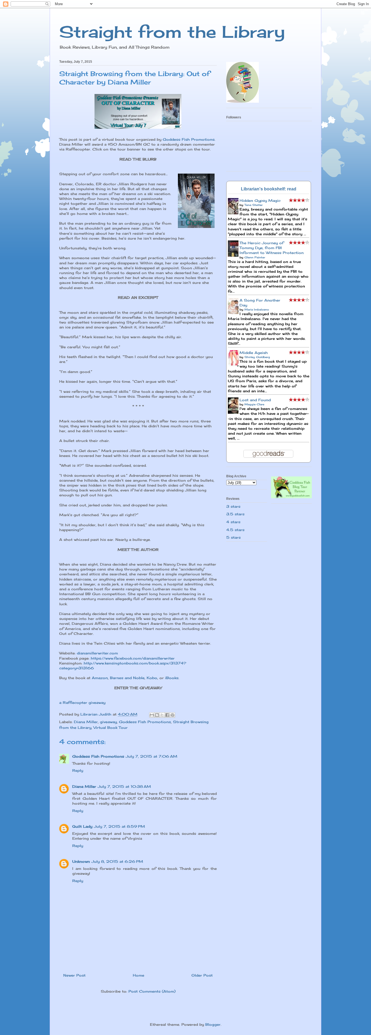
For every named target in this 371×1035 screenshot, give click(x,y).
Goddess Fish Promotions (189, 139)
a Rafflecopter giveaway (82, 702)
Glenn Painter (254, 257)
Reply (77, 770)
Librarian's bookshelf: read (268, 189)
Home (138, 975)
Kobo (152, 678)
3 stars (233, 506)
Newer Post (74, 975)
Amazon (100, 678)
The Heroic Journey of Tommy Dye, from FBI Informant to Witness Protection (272, 248)
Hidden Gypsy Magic (260, 200)
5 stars (233, 537)
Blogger (213, 1024)
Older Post (202, 975)
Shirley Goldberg (257, 357)
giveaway (108, 722)
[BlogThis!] (157, 715)
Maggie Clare (254, 404)
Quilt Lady (82, 826)
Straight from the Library (172, 32)
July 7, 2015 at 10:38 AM (124, 786)
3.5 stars (235, 514)
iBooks (171, 678)
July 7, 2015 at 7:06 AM (151, 756)
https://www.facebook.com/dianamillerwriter (133, 658)
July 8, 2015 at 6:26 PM (117, 861)
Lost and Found (255, 400)
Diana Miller (86, 722)
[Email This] (152, 715)
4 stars (233, 522)
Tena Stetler (253, 204)
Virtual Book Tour (110, 727)
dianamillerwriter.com (97, 653)
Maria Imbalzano (256, 309)
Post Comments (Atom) (151, 991)
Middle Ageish (254, 352)
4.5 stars (235, 530)
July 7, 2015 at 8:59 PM (119, 826)
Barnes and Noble (127, 678)
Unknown (81, 861)
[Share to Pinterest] (172, 715)
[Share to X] (162, 715)
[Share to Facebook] (167, 715)
